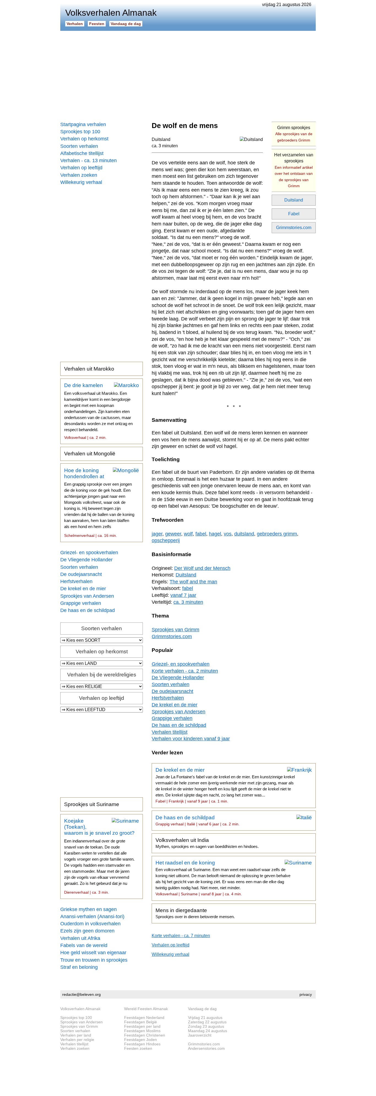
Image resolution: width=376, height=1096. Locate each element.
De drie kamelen (98, 411)
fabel (200, 534)
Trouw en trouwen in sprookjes (93, 960)
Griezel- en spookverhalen (89, 552)
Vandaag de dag (126, 23)
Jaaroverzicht (199, 1035)
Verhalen (75, 23)
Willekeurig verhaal (81, 182)
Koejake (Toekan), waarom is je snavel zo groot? (99, 856)
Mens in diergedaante (195, 913)
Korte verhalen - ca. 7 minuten (181, 935)
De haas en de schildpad (87, 610)
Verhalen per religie (77, 1039)
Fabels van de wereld (83, 945)
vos (227, 534)
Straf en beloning (79, 967)
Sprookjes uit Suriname (91, 804)
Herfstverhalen (76, 581)
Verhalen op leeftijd (81, 167)
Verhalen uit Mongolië (89, 453)
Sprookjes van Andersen (87, 596)
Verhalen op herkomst (84, 139)
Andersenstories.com (206, 1048)
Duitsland (293, 200)
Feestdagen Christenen (144, 1035)
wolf (188, 534)
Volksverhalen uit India (207, 843)
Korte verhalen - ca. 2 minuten (185, 671)
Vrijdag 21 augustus (205, 1017)
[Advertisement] (188, 74)
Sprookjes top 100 (80, 131)
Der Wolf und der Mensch (202, 568)
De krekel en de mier (83, 588)
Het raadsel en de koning (223, 878)
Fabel (293, 213)
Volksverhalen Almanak (80, 1009)
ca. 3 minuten (165, 145)
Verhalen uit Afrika (80, 938)
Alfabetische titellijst (81, 153)
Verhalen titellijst (169, 732)
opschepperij (166, 540)
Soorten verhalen (79, 146)
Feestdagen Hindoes (142, 1044)
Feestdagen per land (142, 1026)
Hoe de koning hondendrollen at (99, 502)
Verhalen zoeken (78, 175)
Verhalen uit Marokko (89, 369)
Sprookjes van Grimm (175, 629)
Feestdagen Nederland (144, 1017)
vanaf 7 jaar (183, 595)
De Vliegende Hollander (86, 559)
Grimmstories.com (293, 227)
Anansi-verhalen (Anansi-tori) (92, 916)
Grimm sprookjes (293, 133)
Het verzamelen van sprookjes (293, 170)
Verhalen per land (75, 1035)
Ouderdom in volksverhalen (90, 923)
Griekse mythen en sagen (88, 909)
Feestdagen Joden (140, 1039)
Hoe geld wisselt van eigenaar (93, 952)
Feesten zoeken (138, 1048)
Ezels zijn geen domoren (87, 931)
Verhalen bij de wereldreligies (101, 675)
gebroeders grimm (277, 534)
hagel (215, 534)
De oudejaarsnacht (81, 574)
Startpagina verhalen (83, 124)
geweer (173, 534)
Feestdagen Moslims (142, 1031)
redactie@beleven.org (81, 994)
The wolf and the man (193, 581)
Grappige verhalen (80, 603)
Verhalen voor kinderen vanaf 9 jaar (191, 738)
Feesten (96, 23)
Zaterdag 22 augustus (207, 1022)
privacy (305, 994)
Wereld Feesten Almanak (146, 1009)
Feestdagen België (140, 1022)
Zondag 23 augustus (206, 1026)
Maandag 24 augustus (207, 1031)
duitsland (244, 534)
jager (157, 534)
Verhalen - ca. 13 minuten (88, 160)
